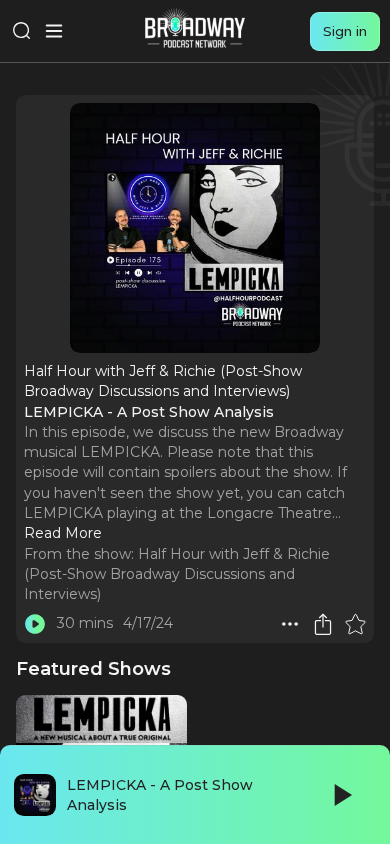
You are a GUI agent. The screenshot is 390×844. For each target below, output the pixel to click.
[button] (290, 624)
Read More (63, 533)
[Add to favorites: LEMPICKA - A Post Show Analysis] (355, 624)
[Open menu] (54, 31)
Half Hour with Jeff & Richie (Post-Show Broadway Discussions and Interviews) (177, 574)
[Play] (341, 795)
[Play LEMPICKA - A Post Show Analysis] (35, 624)
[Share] (323, 624)
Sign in (345, 31)
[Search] (22, 31)
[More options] (290, 624)
